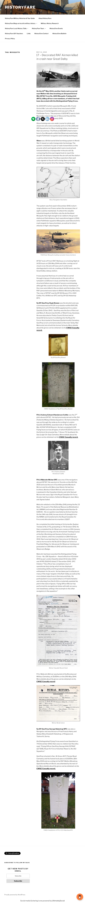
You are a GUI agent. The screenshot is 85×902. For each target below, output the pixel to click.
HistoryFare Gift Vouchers (14, 33)
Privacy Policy (10, 38)
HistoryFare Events (56, 28)
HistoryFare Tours (38, 28)
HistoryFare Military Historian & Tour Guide (20, 18)
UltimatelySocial (58, 901)
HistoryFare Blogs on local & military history (20, 23)
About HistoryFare (45, 18)
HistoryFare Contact (41, 33)
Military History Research (50, 23)
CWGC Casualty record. (68, 437)
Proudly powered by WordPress (14, 895)
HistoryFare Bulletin (59, 33)
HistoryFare (20, 7)
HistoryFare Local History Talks (16, 28)
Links (28, 33)
